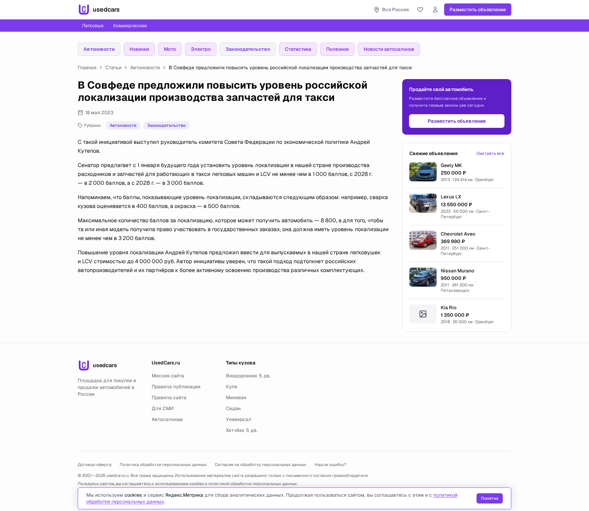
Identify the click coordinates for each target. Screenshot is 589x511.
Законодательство (248, 49)
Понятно (489, 498)
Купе (231, 387)
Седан (233, 408)
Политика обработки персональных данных (163, 464)
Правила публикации (176, 387)
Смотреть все (490, 153)
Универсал (238, 419)
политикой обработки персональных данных (252, 483)
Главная (87, 67)
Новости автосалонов (389, 49)
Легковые (93, 25)
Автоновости (99, 49)
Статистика (298, 49)
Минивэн (236, 397)
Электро (201, 49)
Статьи (113, 67)
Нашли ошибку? (330, 464)
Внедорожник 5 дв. (248, 376)
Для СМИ (162, 408)
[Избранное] (420, 9)
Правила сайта (169, 397)
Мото (170, 49)
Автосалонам (167, 419)
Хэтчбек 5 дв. (241, 430)
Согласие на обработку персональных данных (260, 464)
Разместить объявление (478, 9)
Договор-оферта (94, 464)
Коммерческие (130, 25)
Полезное (337, 49)
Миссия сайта (168, 376)
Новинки (139, 49)
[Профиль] (435, 9)
